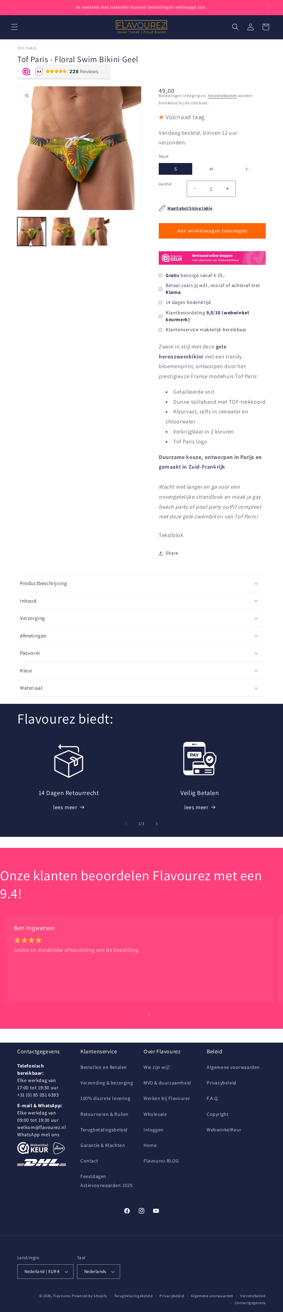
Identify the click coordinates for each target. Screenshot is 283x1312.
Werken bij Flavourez (167, 1098)
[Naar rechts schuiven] (156, 823)
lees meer (65, 807)
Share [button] (172, 553)
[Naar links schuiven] (126, 823)
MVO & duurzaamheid (167, 1083)
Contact (89, 1161)
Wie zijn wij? (157, 1067)
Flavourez (62, 1295)
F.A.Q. (213, 1098)
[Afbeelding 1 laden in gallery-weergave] (31, 231)
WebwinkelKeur (224, 1130)
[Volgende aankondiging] (269, 7)
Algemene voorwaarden (233, 1067)
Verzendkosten (222, 95)
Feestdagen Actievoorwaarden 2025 (106, 1180)
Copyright (217, 1114)
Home (150, 1145)
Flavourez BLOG (161, 1161)
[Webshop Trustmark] (212, 266)
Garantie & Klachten (102, 1145)
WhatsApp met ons (38, 1134)
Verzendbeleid (253, 1295)
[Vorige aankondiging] (13, 7)
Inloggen (154, 1130)
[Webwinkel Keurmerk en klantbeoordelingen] (32, 1148)
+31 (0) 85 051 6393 (38, 1095)
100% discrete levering (105, 1098)
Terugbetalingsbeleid (104, 1130)
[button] (14, 27)
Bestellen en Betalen (103, 1067)
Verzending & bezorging (106, 1083)
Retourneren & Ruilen (104, 1114)
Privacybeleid (221, 1083)
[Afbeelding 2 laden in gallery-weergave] (63, 231)
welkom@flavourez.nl (41, 1127)
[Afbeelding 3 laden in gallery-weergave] (95, 231)
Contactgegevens (250, 1302)
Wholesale (155, 1114)
